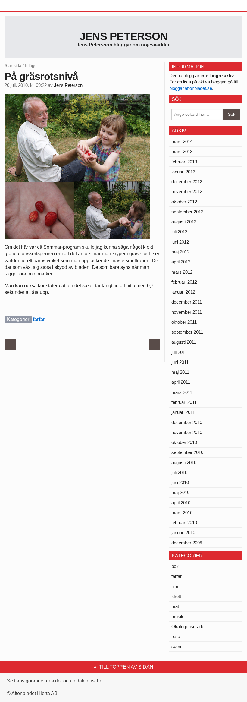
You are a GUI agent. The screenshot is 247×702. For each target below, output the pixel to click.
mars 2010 (181, 512)
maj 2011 (180, 372)
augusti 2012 (183, 221)
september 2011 (187, 332)
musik (177, 616)
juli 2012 (179, 231)
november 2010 (186, 432)
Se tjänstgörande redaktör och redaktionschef (55, 680)
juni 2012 (180, 241)
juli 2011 (179, 352)
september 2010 (187, 452)
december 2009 (186, 542)
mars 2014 (181, 141)
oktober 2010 (184, 442)
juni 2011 (180, 362)
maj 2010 (180, 492)
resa (175, 636)
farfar (39, 319)
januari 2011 (183, 412)
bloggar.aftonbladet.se (190, 88)
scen (176, 646)
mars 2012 (181, 272)
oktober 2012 (184, 201)
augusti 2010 (183, 462)
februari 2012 (184, 282)
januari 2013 (183, 171)
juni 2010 (180, 482)
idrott (176, 596)
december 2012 (186, 181)
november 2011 (186, 312)
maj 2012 (180, 251)
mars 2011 (181, 392)
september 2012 (187, 211)
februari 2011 (184, 402)
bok (175, 566)
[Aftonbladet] (27, 6)
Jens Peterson (124, 36)
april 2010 (180, 502)
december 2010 (186, 422)
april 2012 (180, 261)
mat (175, 606)
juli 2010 (179, 472)
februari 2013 (184, 161)
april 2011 (180, 382)
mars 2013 (181, 151)
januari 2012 (183, 291)
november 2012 (186, 191)
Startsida (13, 65)
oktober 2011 (184, 322)
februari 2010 (184, 522)
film (174, 586)
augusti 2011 (183, 342)
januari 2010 (183, 532)
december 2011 (186, 301)
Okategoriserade (187, 626)
